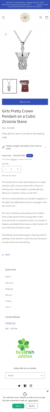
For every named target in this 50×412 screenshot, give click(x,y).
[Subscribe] (42, 375)
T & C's (8, 307)
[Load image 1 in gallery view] (10, 86)
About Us (9, 283)
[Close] (47, 391)
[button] (3, 17)
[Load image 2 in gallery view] (25, 86)
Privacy (8, 301)
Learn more (33, 400)
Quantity (5, 164)
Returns (8, 295)
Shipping (13, 159)
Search (8, 276)
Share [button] (7, 254)
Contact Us (10, 323)
